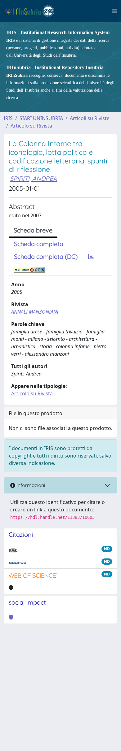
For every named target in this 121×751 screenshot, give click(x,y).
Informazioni (30, 485)
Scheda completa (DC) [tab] (46, 256)
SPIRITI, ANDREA (33, 178)
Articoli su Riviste (90, 118)
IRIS (8, 118)
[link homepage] (32, 11)
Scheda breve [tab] (33, 230)
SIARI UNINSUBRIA (41, 118)
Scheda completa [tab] (38, 244)
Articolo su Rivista (31, 125)
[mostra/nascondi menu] (114, 11)
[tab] (91, 256)
